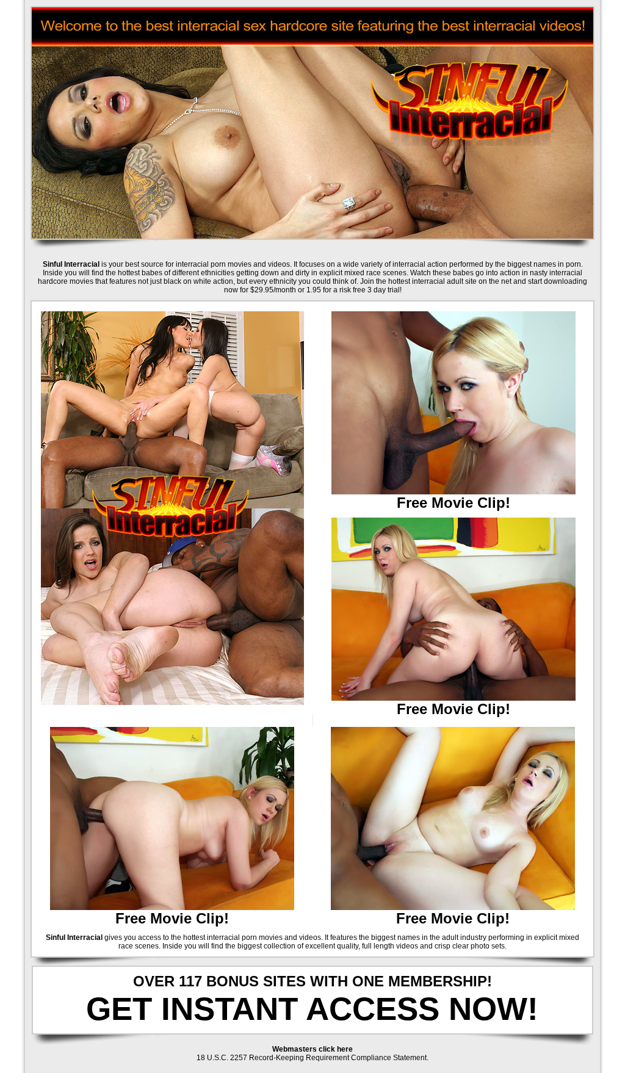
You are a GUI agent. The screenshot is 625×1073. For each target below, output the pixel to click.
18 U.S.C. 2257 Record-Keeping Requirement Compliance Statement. (312, 1057)
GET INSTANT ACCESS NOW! (312, 1009)
